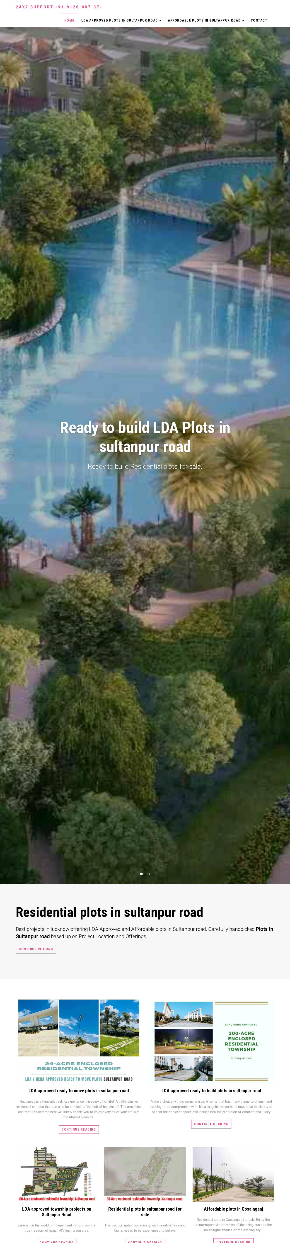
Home (69, 20)
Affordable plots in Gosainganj (233, 1209)
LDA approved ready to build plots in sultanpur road (211, 1090)
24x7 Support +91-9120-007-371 (59, 7)
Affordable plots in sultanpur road (205, 20)
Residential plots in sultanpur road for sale (145, 1211)
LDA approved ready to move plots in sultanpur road (79, 1090)
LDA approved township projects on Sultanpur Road (56, 1211)
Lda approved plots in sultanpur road (120, 20)
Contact (259, 20)
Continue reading (36, 949)
